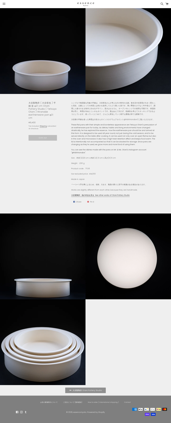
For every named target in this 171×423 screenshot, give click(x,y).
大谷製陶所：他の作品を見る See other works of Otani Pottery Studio (100, 195)
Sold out (43, 138)
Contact (127, 402)
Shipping (43, 126)
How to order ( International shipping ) (103, 402)
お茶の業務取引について (49, 402)
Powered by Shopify (96, 412)
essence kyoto (79, 412)
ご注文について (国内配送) (72, 402)
